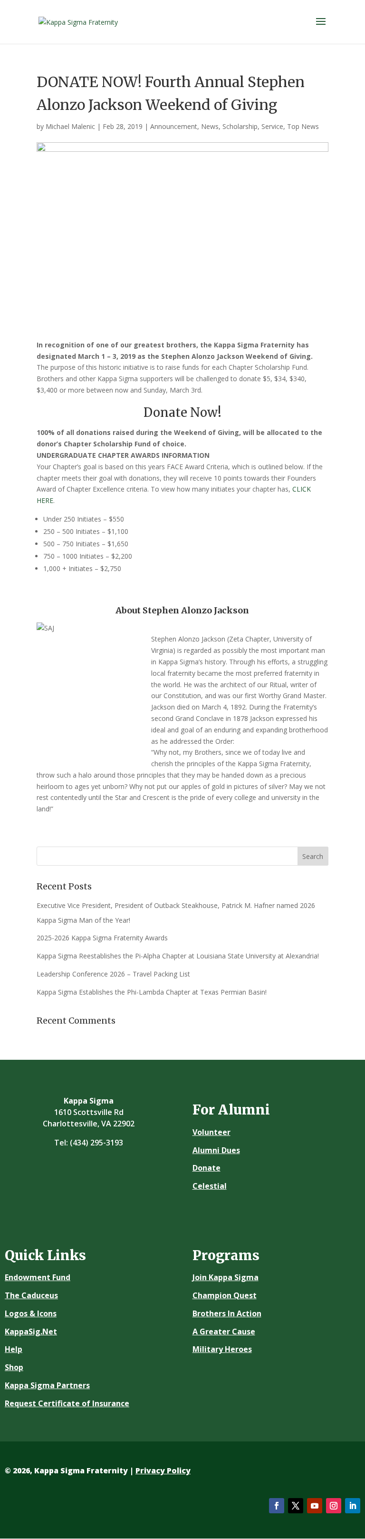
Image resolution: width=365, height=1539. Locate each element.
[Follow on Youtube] (314, 1505)
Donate (206, 1168)
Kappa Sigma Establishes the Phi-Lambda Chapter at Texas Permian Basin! (152, 991)
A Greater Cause (223, 1331)
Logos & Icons (31, 1313)
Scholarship (240, 126)
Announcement (173, 126)
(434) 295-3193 (96, 1142)
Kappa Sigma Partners (47, 1385)
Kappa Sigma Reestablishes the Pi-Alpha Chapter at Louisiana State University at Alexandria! (178, 955)
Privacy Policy (163, 1470)
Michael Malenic (70, 126)
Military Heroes (222, 1349)
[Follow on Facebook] (276, 1505)
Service (272, 126)
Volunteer (211, 1132)
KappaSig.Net (31, 1331)
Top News (303, 126)
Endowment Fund (37, 1277)
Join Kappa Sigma (225, 1277)
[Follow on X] (295, 1505)
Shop (14, 1367)
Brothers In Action (226, 1313)
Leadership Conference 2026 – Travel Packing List (113, 973)
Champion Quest (224, 1295)
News (210, 126)
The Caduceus (31, 1295)
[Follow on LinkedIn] (352, 1505)
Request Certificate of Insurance (67, 1403)
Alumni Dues (216, 1150)
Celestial (209, 1186)
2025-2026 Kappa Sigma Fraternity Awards (102, 937)
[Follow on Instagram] (333, 1505)
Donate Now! (182, 412)
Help (13, 1349)
